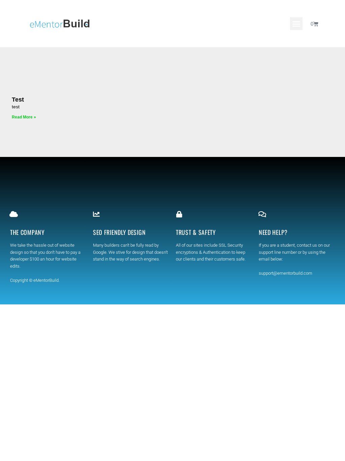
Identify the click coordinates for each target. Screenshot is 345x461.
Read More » (24, 117)
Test (18, 99)
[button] (296, 23)
